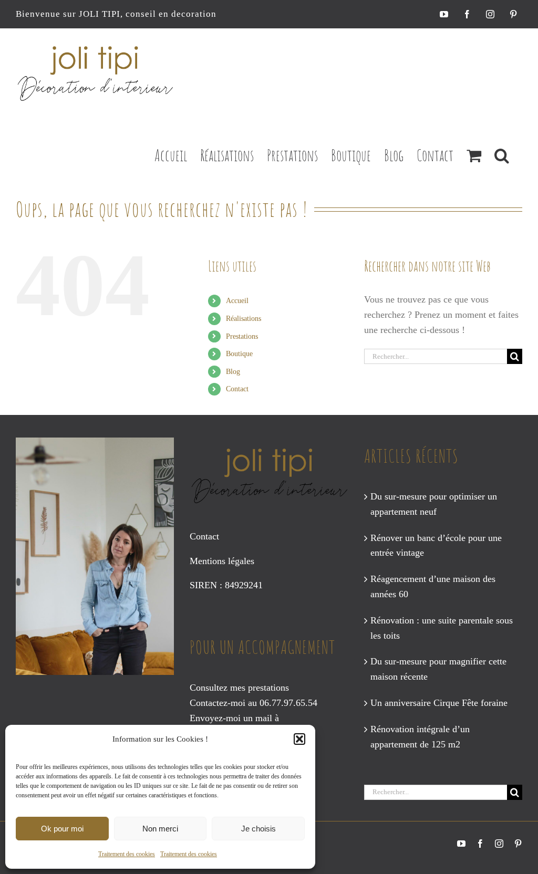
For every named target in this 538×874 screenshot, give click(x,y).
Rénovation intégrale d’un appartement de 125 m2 (420, 737)
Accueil (237, 301)
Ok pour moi (62, 828)
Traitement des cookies (126, 854)
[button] (299, 739)
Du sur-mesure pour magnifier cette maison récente (438, 669)
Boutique (239, 354)
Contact (237, 389)
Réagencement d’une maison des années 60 (432, 586)
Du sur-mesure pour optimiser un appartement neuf (433, 504)
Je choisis (258, 828)
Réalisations (243, 318)
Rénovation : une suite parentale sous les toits (441, 628)
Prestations (242, 336)
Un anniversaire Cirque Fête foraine (439, 703)
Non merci (160, 828)
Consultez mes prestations (239, 687)
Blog (233, 372)
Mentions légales (222, 561)
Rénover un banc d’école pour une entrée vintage (436, 545)
